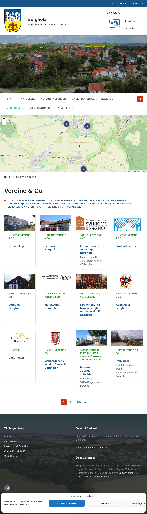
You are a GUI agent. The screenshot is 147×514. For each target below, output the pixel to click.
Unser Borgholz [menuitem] (83, 99)
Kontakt (8, 436)
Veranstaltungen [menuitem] (53, 99)
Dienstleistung (114, 200)
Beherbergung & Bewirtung (34, 200)
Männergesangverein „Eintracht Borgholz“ (55, 364)
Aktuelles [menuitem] (28, 99)
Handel (47, 204)
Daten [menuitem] (112, 3)
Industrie (77, 204)
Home (7, 177)
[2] (82, 167)
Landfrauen (16, 357)
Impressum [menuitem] (137, 3)
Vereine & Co (52, 297)
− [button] (4, 123)
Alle (10, 200)
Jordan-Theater (126, 246)
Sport (41, 207)
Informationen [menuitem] (40, 108)
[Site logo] (12, 31)
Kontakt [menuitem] (123, 3)
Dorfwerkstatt (125, 473)
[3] (64, 122)
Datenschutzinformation (16, 446)
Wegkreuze (74, 207)
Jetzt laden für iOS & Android (91, 447)
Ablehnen (104, 503)
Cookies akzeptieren (66, 503)
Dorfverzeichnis (26, 177)
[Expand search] (140, 99)
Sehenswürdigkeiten (21, 207)
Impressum (10, 441)
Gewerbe (34, 204)
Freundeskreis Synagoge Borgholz (89, 249)
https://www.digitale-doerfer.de (92, 476)
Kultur (102, 204)
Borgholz (37, 19)
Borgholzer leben (90, 200)
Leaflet (130, 171)
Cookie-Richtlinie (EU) (15, 451)
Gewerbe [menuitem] (107, 99)
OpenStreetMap (140, 171)
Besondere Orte (65, 200)
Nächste (81, 402)
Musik (125, 204)
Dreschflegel (17, 246)
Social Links (10, 456)
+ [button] (4, 118)
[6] (85, 124)
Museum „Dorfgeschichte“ (86, 371)
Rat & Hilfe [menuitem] (63, 108)
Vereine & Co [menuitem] (15, 108)
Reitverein (122, 360)
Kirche (90, 204)
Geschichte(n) (16, 204)
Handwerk (61, 204)
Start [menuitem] (11, 99)
